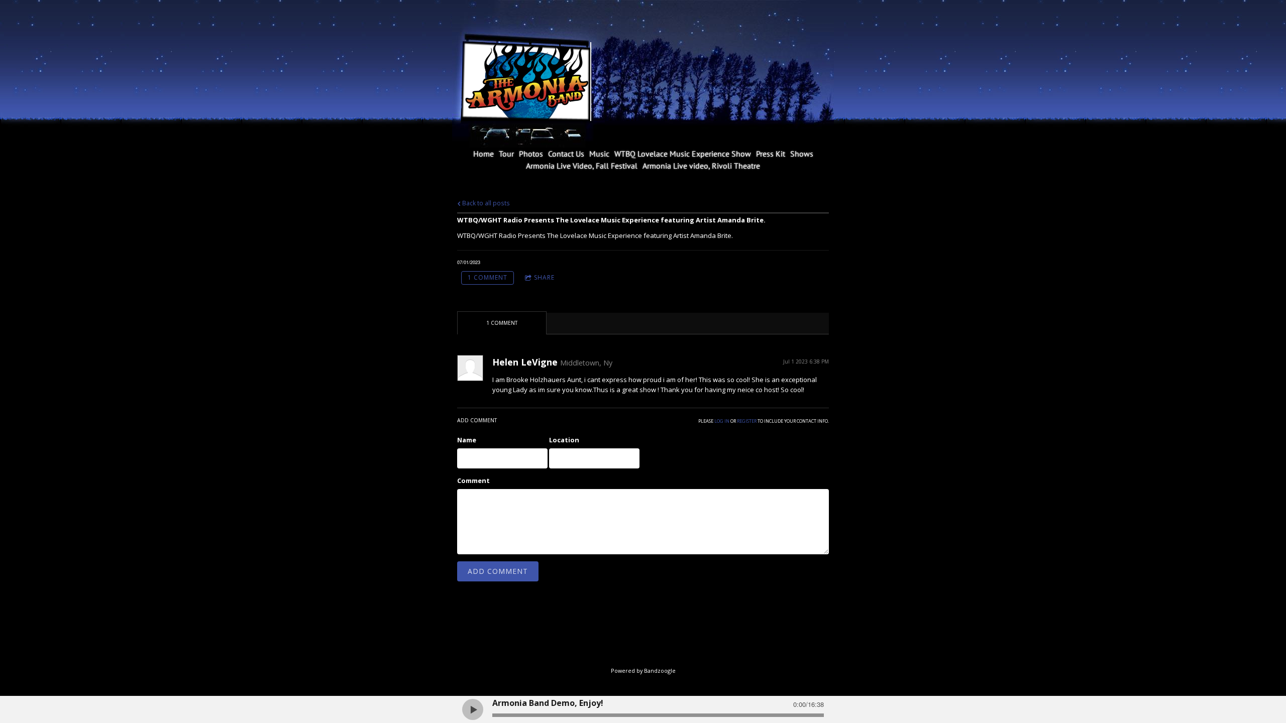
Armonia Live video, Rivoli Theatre (701, 166)
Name (466, 439)
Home (483, 154)
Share (544, 277)
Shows (801, 154)
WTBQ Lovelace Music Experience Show (682, 154)
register (747, 421)
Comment (473, 480)
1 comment (487, 277)
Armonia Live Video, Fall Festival (581, 166)
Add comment (498, 571)
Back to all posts (485, 203)
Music (599, 154)
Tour (506, 154)
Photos (531, 154)
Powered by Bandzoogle (643, 670)
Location (564, 439)
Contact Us (566, 154)
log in (721, 421)
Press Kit (770, 154)
